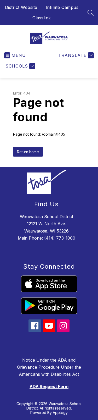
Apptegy (60, 412)
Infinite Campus (62, 7)
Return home (28, 152)
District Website (21, 7)
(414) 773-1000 (59, 238)
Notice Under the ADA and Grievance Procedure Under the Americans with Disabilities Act (49, 367)
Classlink (41, 17)
